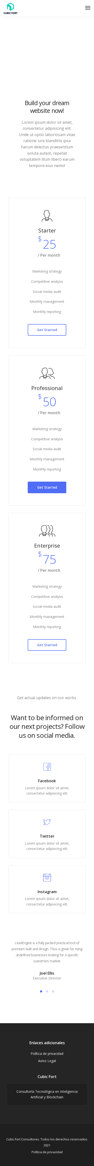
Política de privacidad (47, 1053)
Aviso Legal (47, 1060)
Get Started (47, 329)
